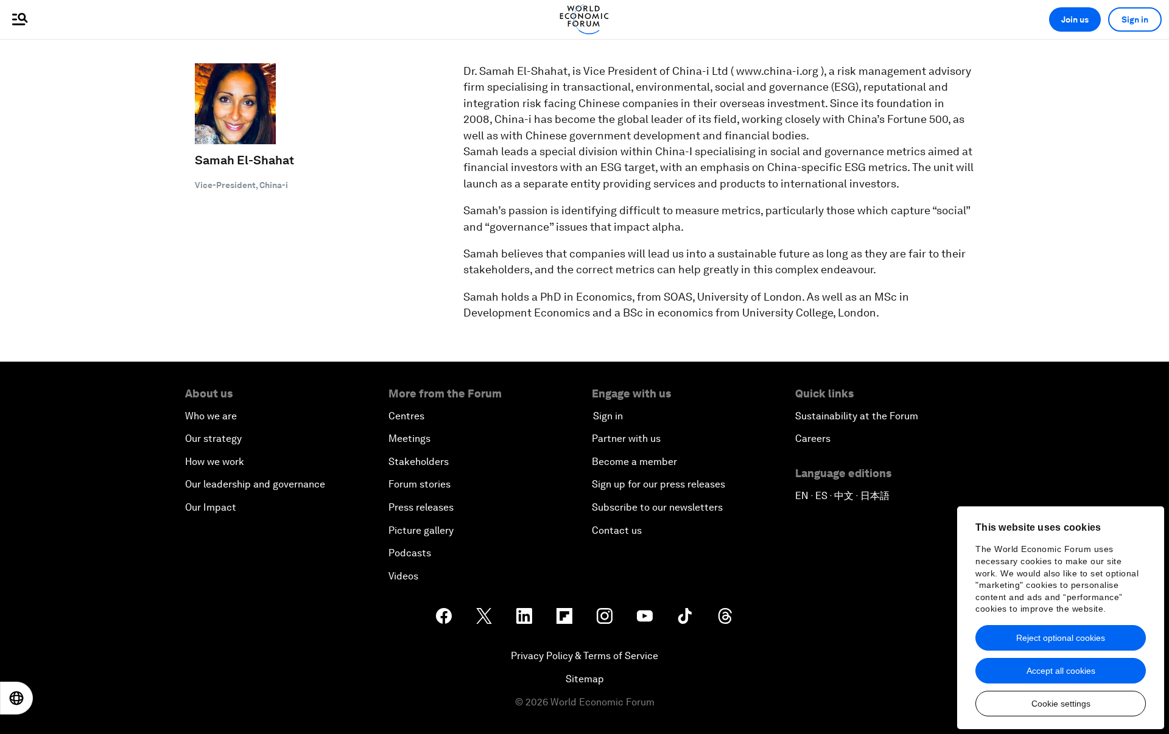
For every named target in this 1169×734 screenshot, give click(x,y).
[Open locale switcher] (16, 698)
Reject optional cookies (1060, 638)
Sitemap (585, 679)
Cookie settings (1060, 703)
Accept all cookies (1061, 671)
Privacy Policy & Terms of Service (584, 656)
